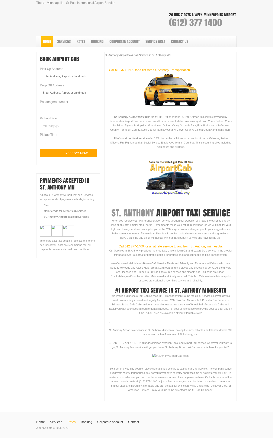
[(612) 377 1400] (195, 23)
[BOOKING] (97, 41)
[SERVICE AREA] (155, 41)
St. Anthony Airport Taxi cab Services (66, 216)
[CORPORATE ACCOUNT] (124, 41)
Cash (47, 205)
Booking (86, 422)
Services (56, 422)
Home (40, 422)
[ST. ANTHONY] (132, 213)
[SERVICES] (64, 41)
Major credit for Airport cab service (65, 211)
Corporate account (110, 422)
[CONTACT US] (179, 41)
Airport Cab (89, 20)
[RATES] (80, 41)
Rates (71, 422)
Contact (133, 422)
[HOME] (47, 41)
